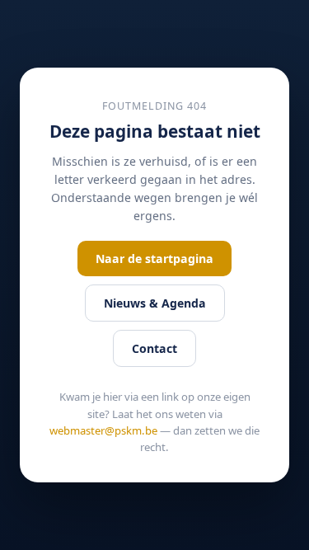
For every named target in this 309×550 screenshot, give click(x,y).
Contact (154, 348)
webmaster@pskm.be (103, 430)
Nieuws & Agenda (155, 303)
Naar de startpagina (154, 258)
